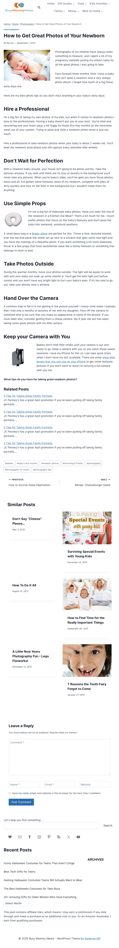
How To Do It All (24, 585)
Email (49, 784)
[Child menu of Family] (59, 11)
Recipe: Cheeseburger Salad (92, 482)
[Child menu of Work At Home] (92, 11)
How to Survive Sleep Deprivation (29, 482)
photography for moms (17, 469)
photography (94, 463)
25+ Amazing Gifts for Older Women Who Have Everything (40, 897)
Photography (12, 29)
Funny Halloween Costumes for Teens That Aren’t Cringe (39, 863)
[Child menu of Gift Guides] (66, 3)
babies (9, 463)
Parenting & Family (73, 463)
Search (107, 825)
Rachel (10, 43)
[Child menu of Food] (82, 3)
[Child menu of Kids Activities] (100, 3)
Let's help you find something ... (24, 820)
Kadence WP (93, 938)
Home (51, 3)
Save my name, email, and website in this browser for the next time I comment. (56, 793)
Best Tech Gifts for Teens (19, 871)
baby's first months (27, 463)
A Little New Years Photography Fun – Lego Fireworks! (30, 656)
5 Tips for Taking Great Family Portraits (28, 395)
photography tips (42, 469)
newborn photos (50, 463)
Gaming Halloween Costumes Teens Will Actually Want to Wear (43, 880)
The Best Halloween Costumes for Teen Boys (32, 888)
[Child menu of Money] (74, 11)
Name (15, 784)
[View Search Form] (39, 7)
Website (85, 784)
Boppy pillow (40, 233)
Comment (17, 742)
